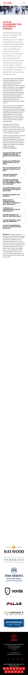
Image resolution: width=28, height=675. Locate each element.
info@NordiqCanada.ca (14, 654)
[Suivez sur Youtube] (22, 659)
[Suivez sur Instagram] (18, 659)
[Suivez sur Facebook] (8, 659)
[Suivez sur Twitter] (13, 659)
